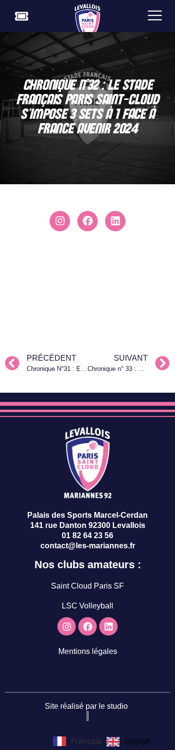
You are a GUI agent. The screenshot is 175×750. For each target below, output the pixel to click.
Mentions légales (87, 651)
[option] (129, 742)
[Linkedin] (115, 221)
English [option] (137, 741)
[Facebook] (87, 221)
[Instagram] (60, 221)
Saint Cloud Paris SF (87, 586)
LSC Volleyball (87, 606)
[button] (154, 16)
